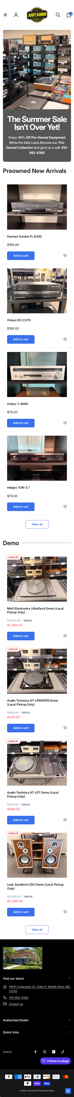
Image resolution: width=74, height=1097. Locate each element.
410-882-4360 (18, 997)
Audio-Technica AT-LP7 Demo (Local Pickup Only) (33, 794)
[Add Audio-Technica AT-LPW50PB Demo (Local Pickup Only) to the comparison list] (65, 728)
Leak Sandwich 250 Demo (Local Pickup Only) (35, 886)
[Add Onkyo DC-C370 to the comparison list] (65, 339)
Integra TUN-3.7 (18, 487)
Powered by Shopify (46, 1091)
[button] (5, 15)
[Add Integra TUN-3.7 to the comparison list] (65, 507)
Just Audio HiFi (32, 1091)
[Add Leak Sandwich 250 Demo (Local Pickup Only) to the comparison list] (65, 912)
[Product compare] (68, 1091)
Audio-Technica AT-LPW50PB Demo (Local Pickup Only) (32, 702)
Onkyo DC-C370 (19, 320)
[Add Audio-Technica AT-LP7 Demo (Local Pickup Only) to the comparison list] (65, 820)
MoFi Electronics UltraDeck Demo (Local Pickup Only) (35, 610)
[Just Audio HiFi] (22, 968)
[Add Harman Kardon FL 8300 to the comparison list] (65, 256)
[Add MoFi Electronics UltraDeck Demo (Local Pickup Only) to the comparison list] (65, 636)
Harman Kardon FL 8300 (24, 236)
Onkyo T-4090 (17, 404)
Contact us (16, 1004)
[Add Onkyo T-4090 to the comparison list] (65, 423)
